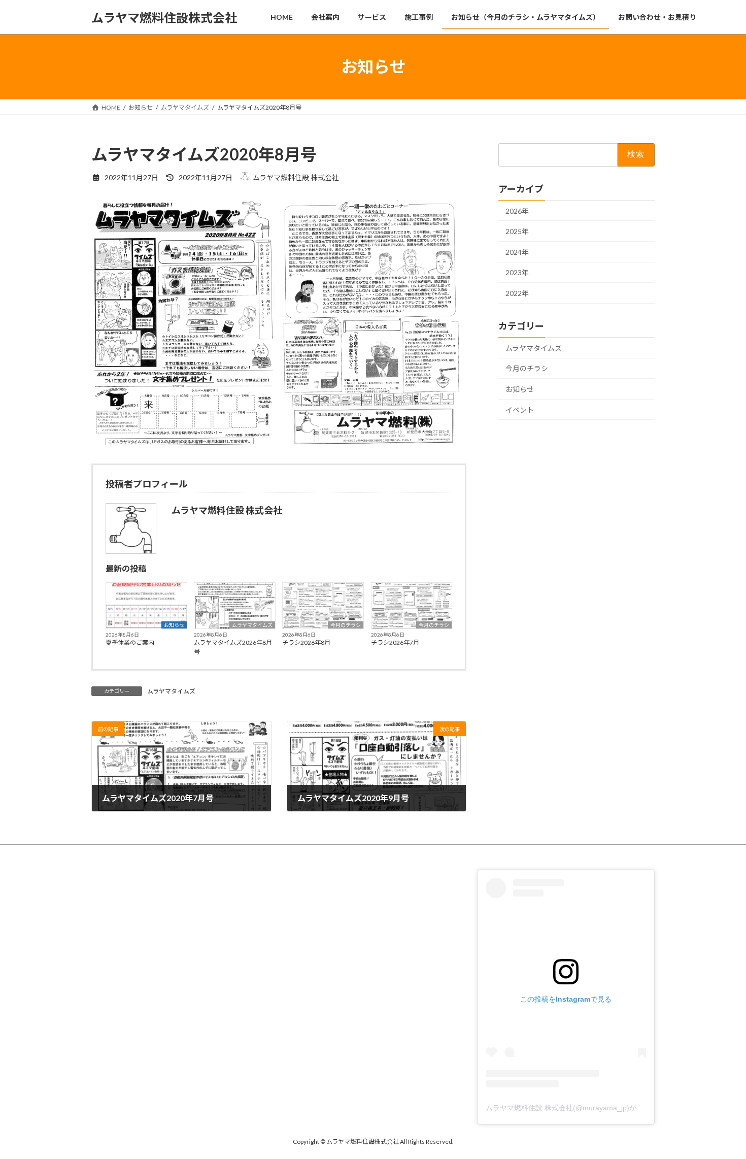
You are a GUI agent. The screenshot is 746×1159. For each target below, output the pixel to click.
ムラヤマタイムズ (252, 625)
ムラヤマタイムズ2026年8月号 (233, 647)
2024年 (517, 252)
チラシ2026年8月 (306, 642)
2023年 (517, 273)
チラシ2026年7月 (395, 642)
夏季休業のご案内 (130, 642)
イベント (519, 410)
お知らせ (174, 625)
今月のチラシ (345, 625)
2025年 (517, 231)
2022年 (517, 293)
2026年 (517, 211)
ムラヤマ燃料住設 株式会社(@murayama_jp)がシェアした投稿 (586, 1108)
